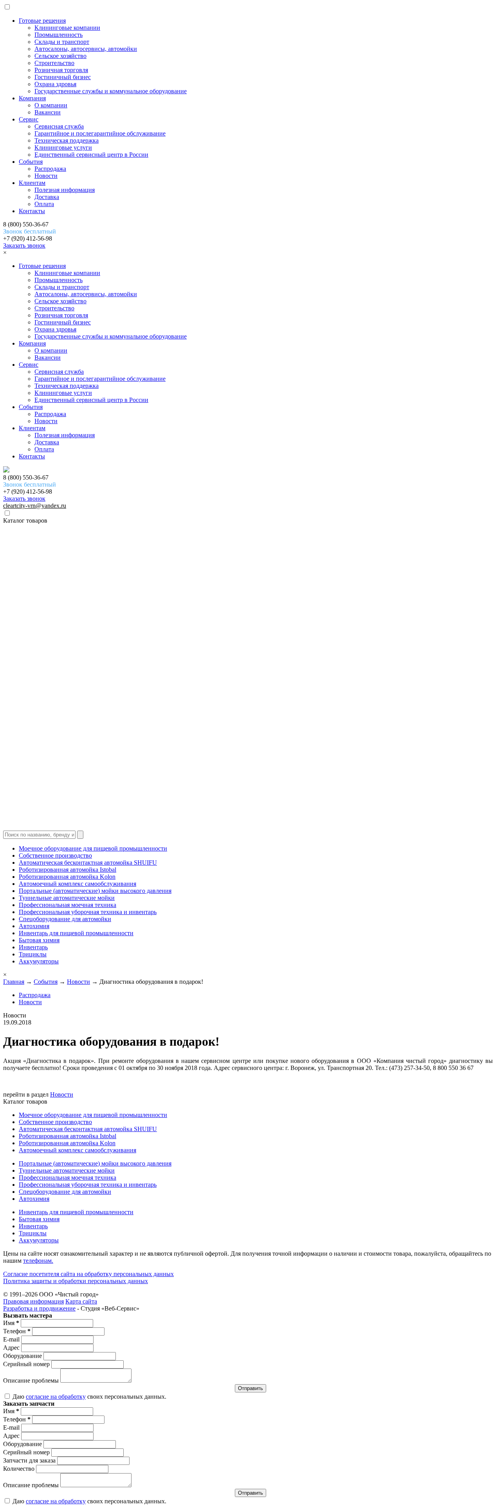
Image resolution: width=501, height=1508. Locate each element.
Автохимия (34, 926)
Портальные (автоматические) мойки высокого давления (95, 890)
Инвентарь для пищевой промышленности (76, 933)
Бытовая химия (39, 940)
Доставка (46, 197)
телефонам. (38, 1260)
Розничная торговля (61, 70)
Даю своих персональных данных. (88, 1396)
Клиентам (32, 182)
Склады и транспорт (61, 41)
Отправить (250, 1388)
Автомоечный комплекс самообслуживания (77, 883)
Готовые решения (42, 20)
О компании (50, 105)
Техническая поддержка (66, 140)
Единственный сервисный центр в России (91, 154)
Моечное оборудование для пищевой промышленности (93, 848)
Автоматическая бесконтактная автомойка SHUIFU (88, 862)
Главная (13, 981)
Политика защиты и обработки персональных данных (75, 1281)
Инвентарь (33, 947)
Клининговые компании (67, 27)
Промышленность (58, 34)
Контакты (32, 211)
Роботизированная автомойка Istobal (67, 869)
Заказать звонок (24, 245)
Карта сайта (81, 1301)
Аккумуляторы (39, 961)
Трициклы (33, 954)
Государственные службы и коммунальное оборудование (110, 91)
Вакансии (47, 112)
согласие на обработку (56, 1396)
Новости (46, 175)
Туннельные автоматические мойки (67, 897)
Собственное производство (55, 855)
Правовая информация (33, 1301)
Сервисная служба (59, 126)
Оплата (44, 204)
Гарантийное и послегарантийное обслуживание (100, 133)
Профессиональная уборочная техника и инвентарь (88, 912)
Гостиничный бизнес (62, 77)
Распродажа (50, 168)
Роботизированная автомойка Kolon (67, 876)
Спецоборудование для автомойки (65, 919)
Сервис (28, 119)
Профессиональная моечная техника (67, 905)
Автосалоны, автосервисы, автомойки (85, 48)
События (31, 161)
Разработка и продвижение (39, 1308)
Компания (32, 98)
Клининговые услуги (63, 147)
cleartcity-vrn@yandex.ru (34, 505)
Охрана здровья (55, 84)
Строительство (54, 63)
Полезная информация (64, 189)
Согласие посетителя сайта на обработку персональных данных (88, 1274)
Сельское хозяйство (60, 55)
